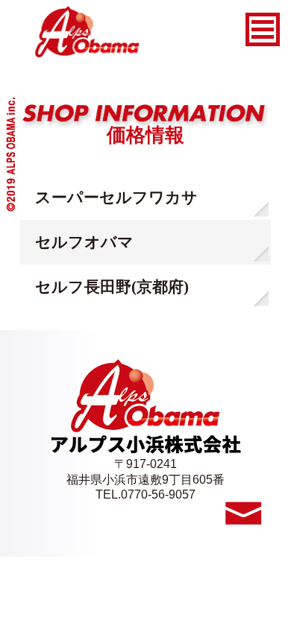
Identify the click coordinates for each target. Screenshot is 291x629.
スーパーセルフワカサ (116, 197)
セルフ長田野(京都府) (112, 286)
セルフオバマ (84, 241)
